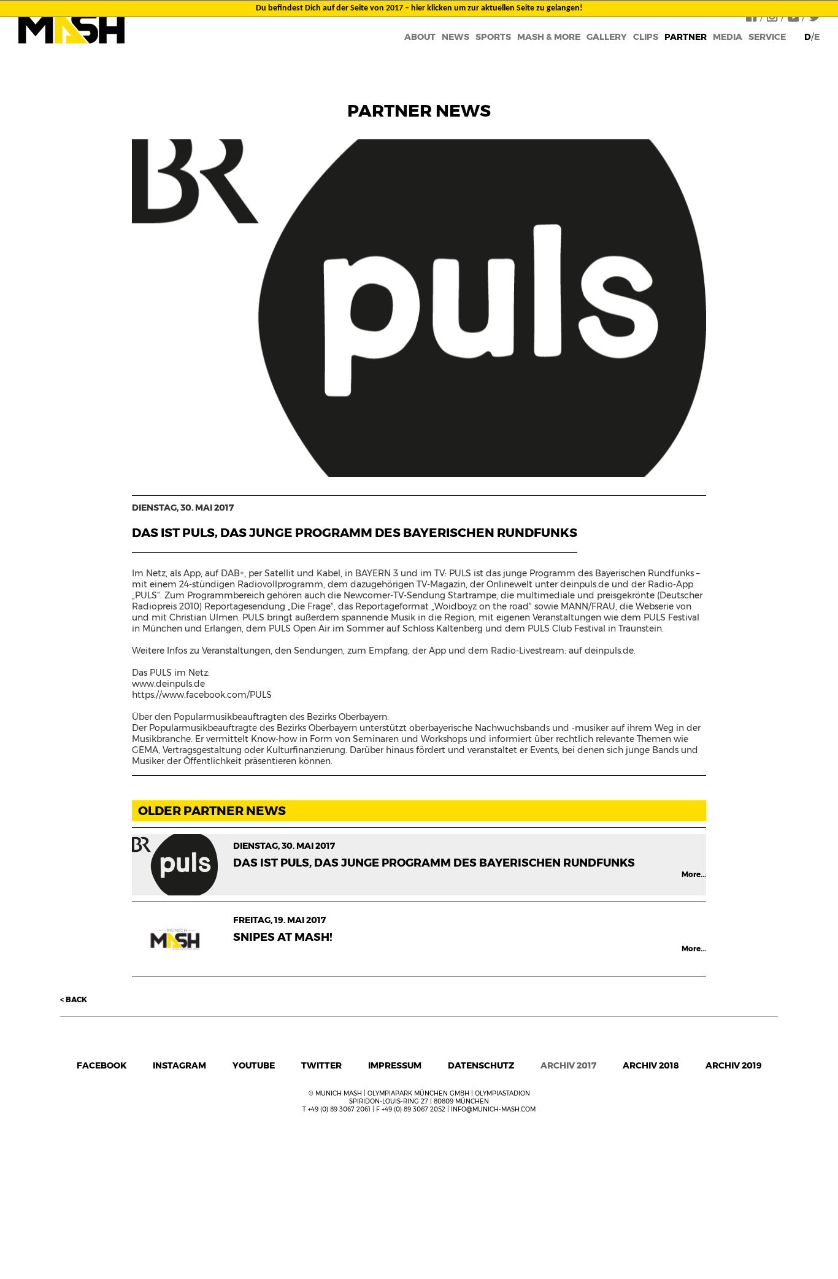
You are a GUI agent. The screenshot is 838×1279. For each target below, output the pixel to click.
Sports (493, 36)
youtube (254, 1065)
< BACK (73, 999)
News (455, 36)
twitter (321, 1065)
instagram (179, 1065)
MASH (71, 27)
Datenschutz (481, 1065)
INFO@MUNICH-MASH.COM (493, 1109)
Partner (685, 36)
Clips (645, 36)
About (420, 36)
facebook (101, 1065)
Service (767, 36)
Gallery (606, 36)
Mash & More (548, 36)
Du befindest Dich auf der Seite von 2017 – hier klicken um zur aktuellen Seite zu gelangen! (419, 8)
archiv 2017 (568, 1065)
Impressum (394, 1065)
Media (727, 36)
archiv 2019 (733, 1065)
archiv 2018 (651, 1065)
